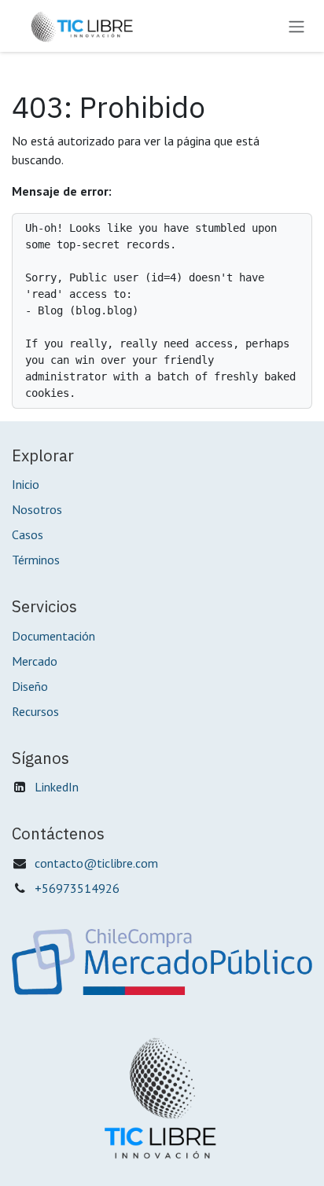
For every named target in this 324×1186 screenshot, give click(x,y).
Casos (27, 534)
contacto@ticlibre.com (96, 863)
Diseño (30, 686)
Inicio (25, 484)
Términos (36, 559)
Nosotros (37, 509)
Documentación (53, 636)
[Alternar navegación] (296, 25)
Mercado (34, 661)
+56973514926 (77, 888)
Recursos (35, 711)
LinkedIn (57, 787)
